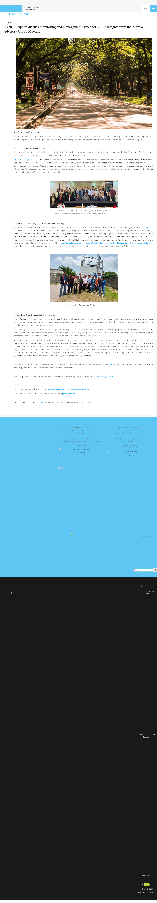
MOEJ (112, 365)
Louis (42, 402)
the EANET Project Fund (103, 377)
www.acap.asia (128, 455)
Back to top (147, 536)
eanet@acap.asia (131, 451)
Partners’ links (146, 875)
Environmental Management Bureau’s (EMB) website (68, 389)
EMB (146, 228)
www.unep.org (80, 453)
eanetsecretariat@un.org (82, 449)
